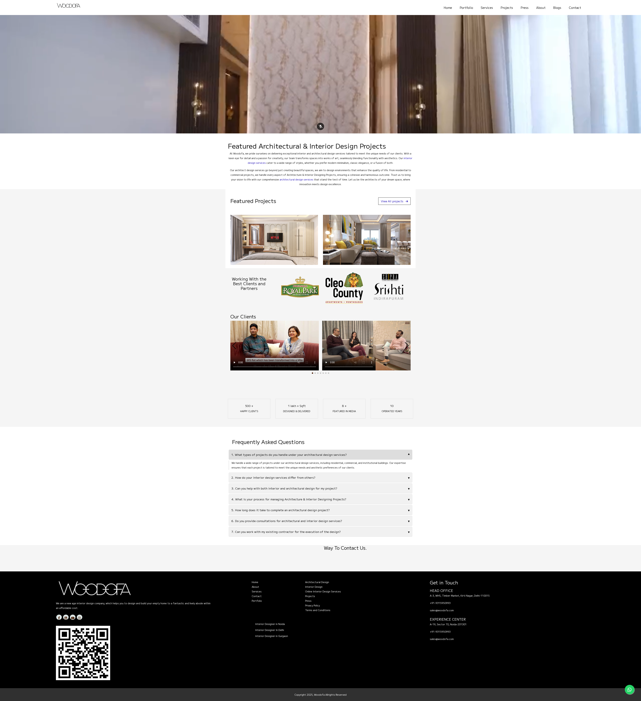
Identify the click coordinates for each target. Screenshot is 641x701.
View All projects (392, 201)
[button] (312, 373)
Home (448, 7)
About (541, 7)
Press (524, 7)
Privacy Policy (312, 605)
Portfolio (466, 7)
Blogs (557, 7)
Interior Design (314, 586)
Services (487, 7)
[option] (300, 287)
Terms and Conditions (317, 610)
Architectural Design (317, 582)
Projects (507, 7)
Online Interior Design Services (323, 591)
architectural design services (296, 179)
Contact (575, 7)
